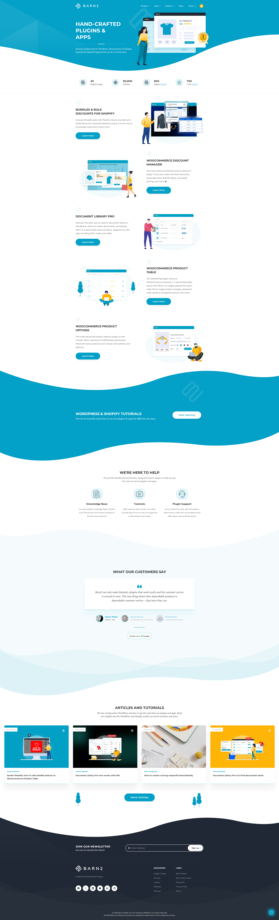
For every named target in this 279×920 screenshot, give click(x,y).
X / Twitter (85, 888)
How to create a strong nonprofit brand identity (168, 775)
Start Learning (187, 415)
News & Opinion (13, 771)
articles (164, 84)
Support (169, 6)
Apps (156, 6)
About (191, 6)
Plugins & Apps (160, 874)
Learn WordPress (150, 771)
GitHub (114, 888)
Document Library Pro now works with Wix (98, 775)
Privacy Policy (181, 887)
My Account (201, 6)
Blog (181, 6)
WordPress (107, 888)
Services (157, 878)
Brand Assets (181, 874)
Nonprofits (180, 882)
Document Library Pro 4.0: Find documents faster (238, 775)
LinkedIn (93, 888)
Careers (157, 882)
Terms (178, 891)
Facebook (78, 888)
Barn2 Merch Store (183, 878)
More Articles (139, 797)
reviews (195, 84)
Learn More (88, 135)
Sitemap (157, 891)
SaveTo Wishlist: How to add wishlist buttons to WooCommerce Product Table (31, 777)
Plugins (144, 6)
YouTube (100, 888)
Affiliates (157, 887)
